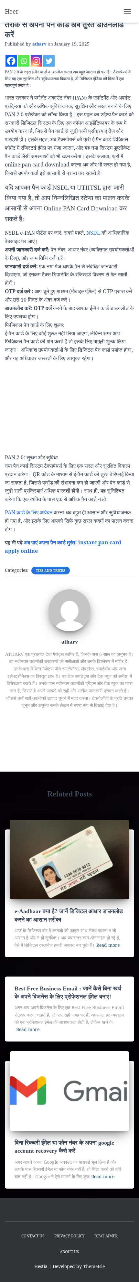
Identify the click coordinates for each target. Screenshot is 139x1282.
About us (69, 1252)
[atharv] (69, 609)
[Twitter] (49, 61)
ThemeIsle (94, 1266)
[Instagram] (36, 61)
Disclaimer (106, 1236)
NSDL (92, 232)
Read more (108, 945)
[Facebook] (11, 61)
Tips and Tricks (50, 570)
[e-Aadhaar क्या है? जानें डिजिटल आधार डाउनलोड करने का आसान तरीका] (69, 859)
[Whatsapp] (23, 61)
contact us (33, 1236)
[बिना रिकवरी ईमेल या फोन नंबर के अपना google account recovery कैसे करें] (69, 1090)
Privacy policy (69, 1236)
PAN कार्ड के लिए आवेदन (28, 512)
